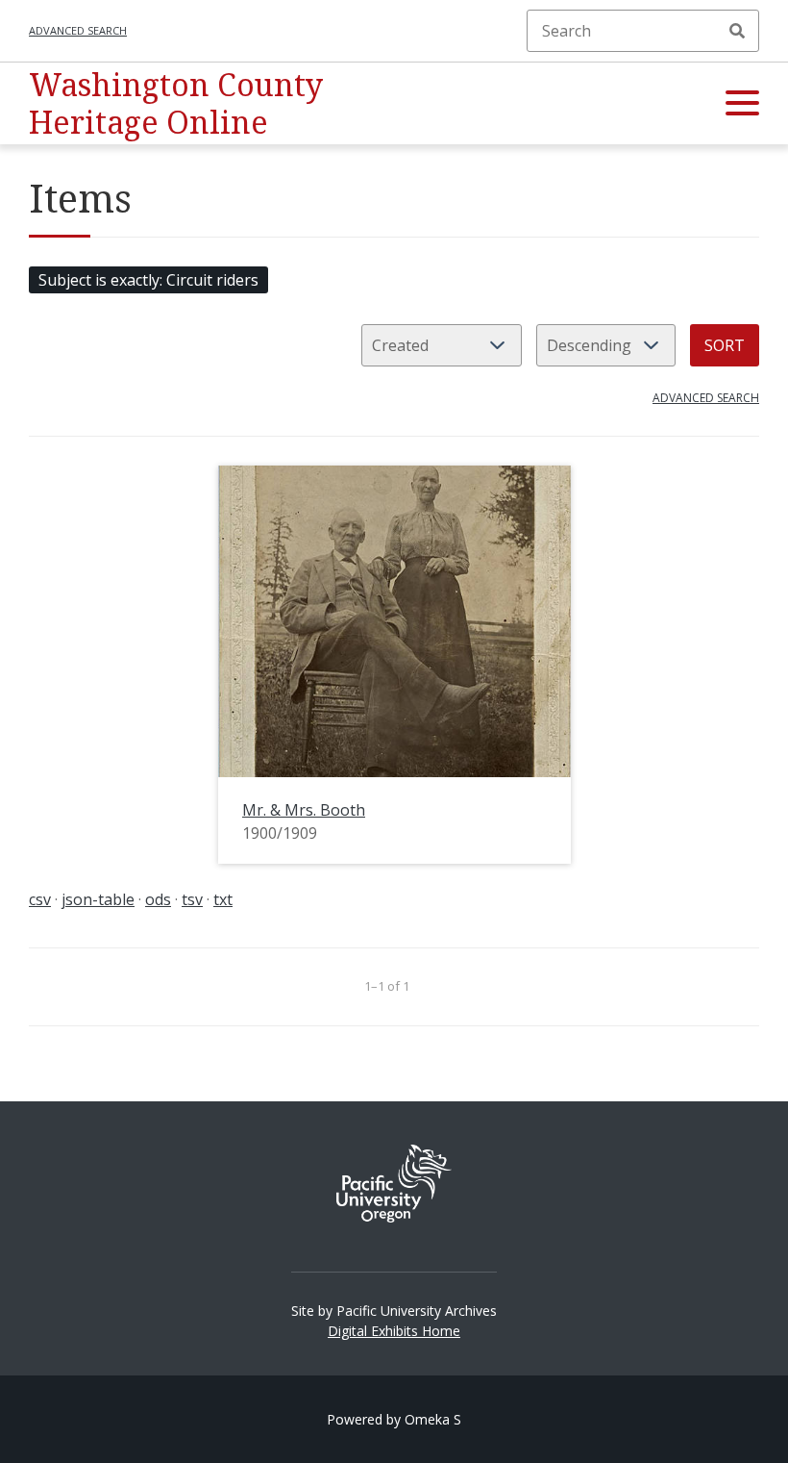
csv (40, 899)
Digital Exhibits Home (394, 1331)
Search (737, 31)
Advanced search (78, 30)
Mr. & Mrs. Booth (303, 809)
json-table (98, 899)
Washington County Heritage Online (176, 102)
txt (223, 899)
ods (158, 899)
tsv (192, 899)
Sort (724, 345)
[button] (742, 103)
